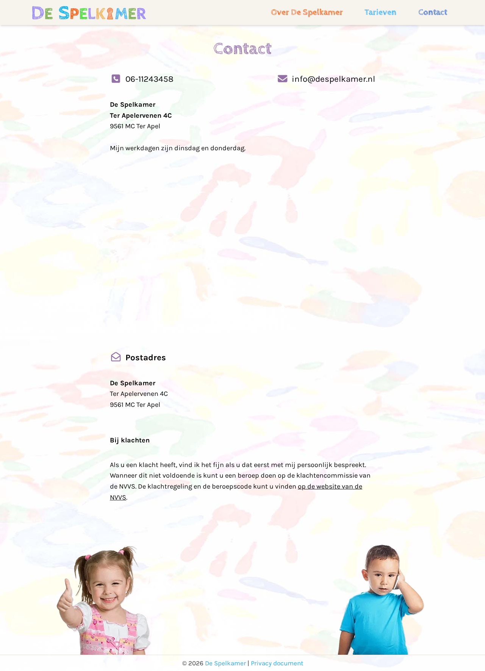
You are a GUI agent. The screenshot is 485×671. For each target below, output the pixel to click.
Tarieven (380, 12)
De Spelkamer (225, 663)
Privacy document (277, 663)
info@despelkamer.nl (333, 79)
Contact (432, 12)
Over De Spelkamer (307, 12)
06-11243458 (149, 79)
